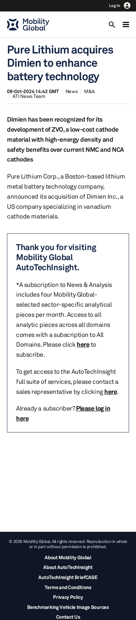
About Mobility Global (68, 557)
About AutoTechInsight (67, 567)
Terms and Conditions (68, 587)
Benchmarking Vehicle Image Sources (67, 607)
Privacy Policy (68, 597)
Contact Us (68, 617)
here (83, 344)
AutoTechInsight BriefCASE (67, 577)
